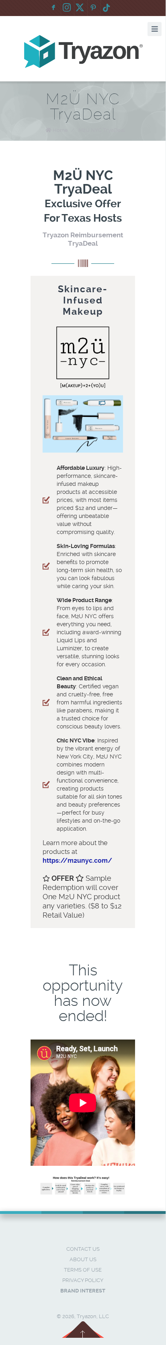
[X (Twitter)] (80, 8)
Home (60, 130)
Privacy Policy (82, 1280)
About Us (83, 1259)
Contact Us (83, 1249)
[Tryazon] (83, 51)
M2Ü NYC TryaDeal (101, 130)
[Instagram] (66, 8)
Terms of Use (83, 1270)
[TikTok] (106, 8)
